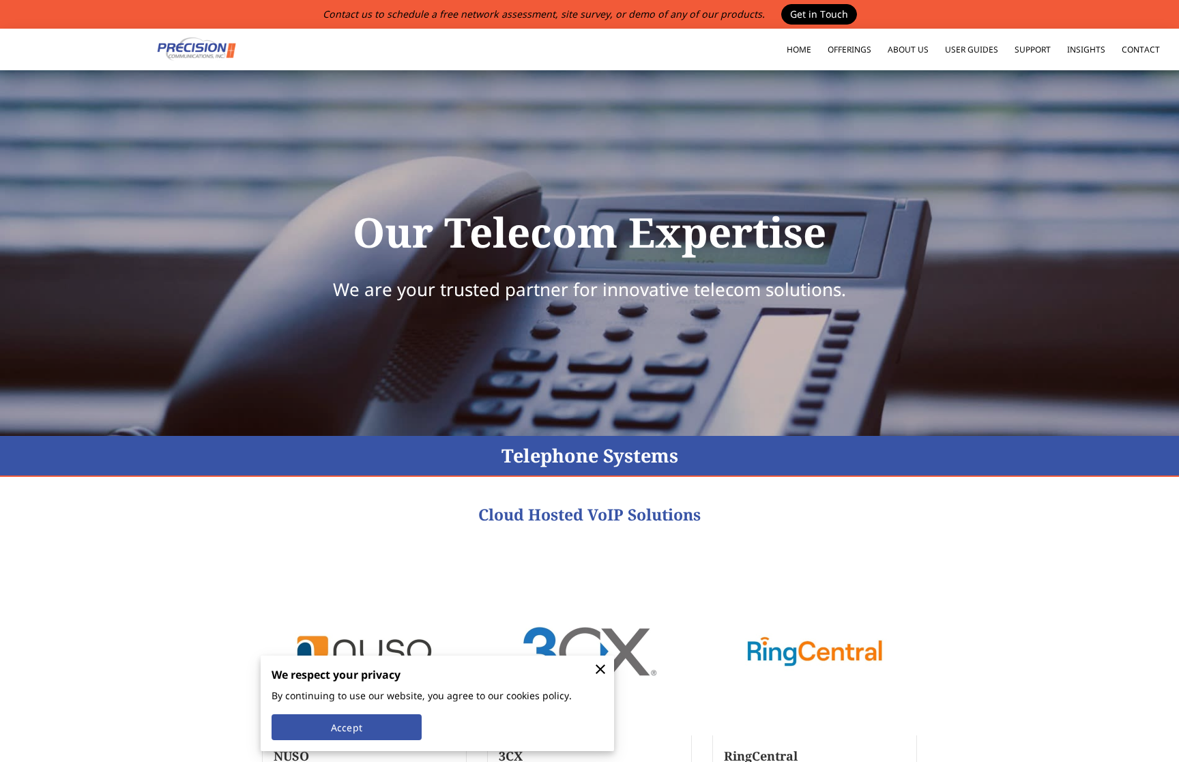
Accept (346, 727)
